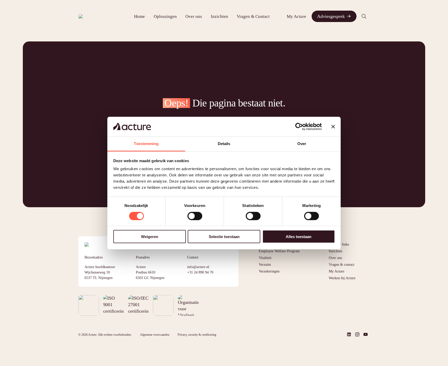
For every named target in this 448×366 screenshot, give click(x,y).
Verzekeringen (269, 271)
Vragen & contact (341, 265)
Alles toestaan (298, 236)
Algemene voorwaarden (154, 334)
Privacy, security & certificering (197, 334)
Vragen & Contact (253, 16)
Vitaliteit (265, 258)
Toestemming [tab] (146, 143)
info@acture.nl (198, 267)
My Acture (296, 16)
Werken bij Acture (342, 278)
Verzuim (265, 265)
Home (139, 16)
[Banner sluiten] (333, 126)
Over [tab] (301, 143)
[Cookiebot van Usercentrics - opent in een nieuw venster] (299, 127)
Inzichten (219, 16)
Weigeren (149, 236)
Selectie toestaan (224, 236)
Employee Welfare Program (279, 251)
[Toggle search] (364, 16)
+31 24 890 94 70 (200, 272)
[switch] (194, 216)
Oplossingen (165, 16)
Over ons (193, 16)
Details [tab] (224, 143)
